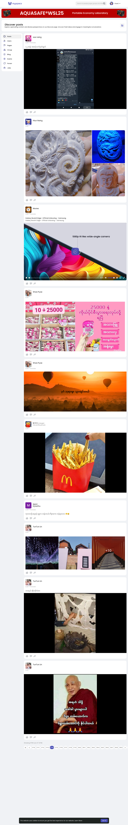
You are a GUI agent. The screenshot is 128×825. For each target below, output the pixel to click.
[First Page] (25, 747)
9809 (120, 747)
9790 (33, 747)
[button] (91, 3)
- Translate (32, 43)
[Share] (34, 112)
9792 (42, 747)
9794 (52, 747)
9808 (116, 747)
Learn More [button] (78, 821)
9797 (65, 747)
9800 (79, 747)
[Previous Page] (29, 747)
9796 (61, 747)
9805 (102, 747)
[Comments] (31, 112)
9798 (70, 747)
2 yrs (26, 43)
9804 (98, 747)
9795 (56, 747)
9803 (93, 747)
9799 (74, 747)
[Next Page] (125, 747)
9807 (111, 747)
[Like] (31, 112)
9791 (38, 747)
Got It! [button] (104, 821)
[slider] (64, 278)
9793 (47, 747)
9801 (84, 747)
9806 (107, 747)
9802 (88, 747)
